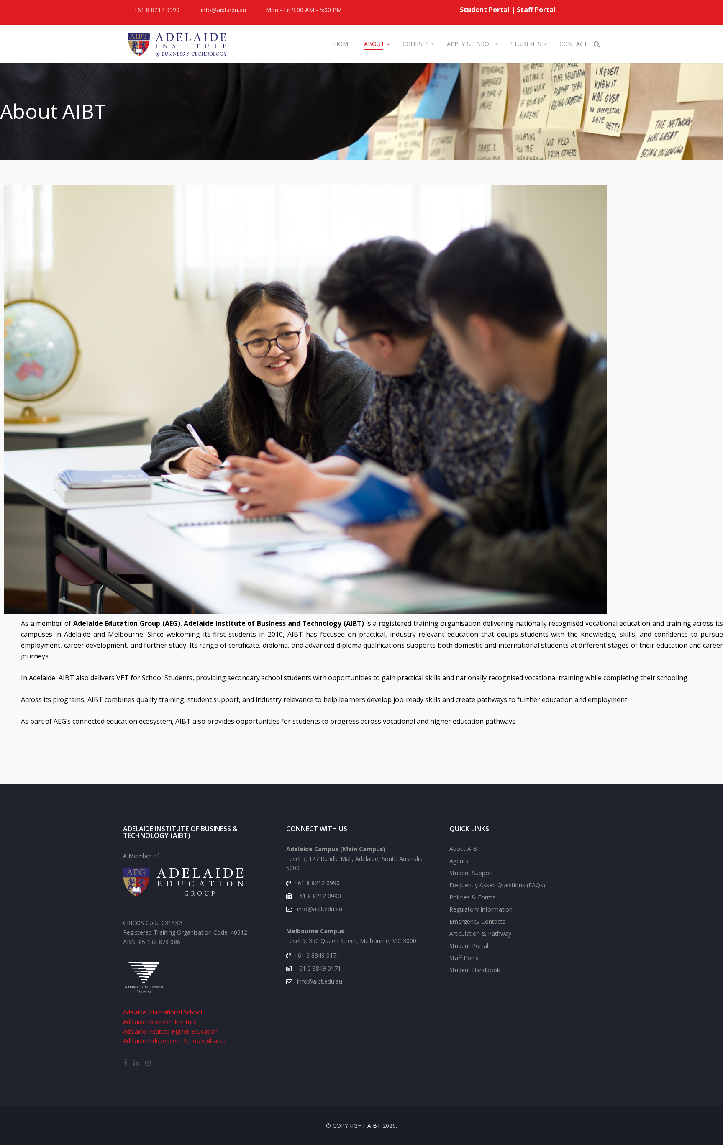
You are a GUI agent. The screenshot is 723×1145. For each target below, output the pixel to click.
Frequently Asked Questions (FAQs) (497, 885)
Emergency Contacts (477, 921)
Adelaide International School (162, 1012)
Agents (458, 861)
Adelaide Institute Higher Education (170, 1031)
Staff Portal (536, 9)
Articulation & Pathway (480, 934)
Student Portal (485, 9)
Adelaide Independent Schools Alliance (175, 1041)
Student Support (471, 873)
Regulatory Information (481, 909)
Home (342, 44)
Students (525, 44)
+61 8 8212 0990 (156, 10)
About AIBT (465, 849)
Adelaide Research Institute (160, 1022)
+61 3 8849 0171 (317, 955)
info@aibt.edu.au (223, 10)
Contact (573, 44)
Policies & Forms (472, 897)
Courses (416, 44)
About (374, 44)
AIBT (374, 1126)
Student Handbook (474, 970)
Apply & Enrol (470, 44)
